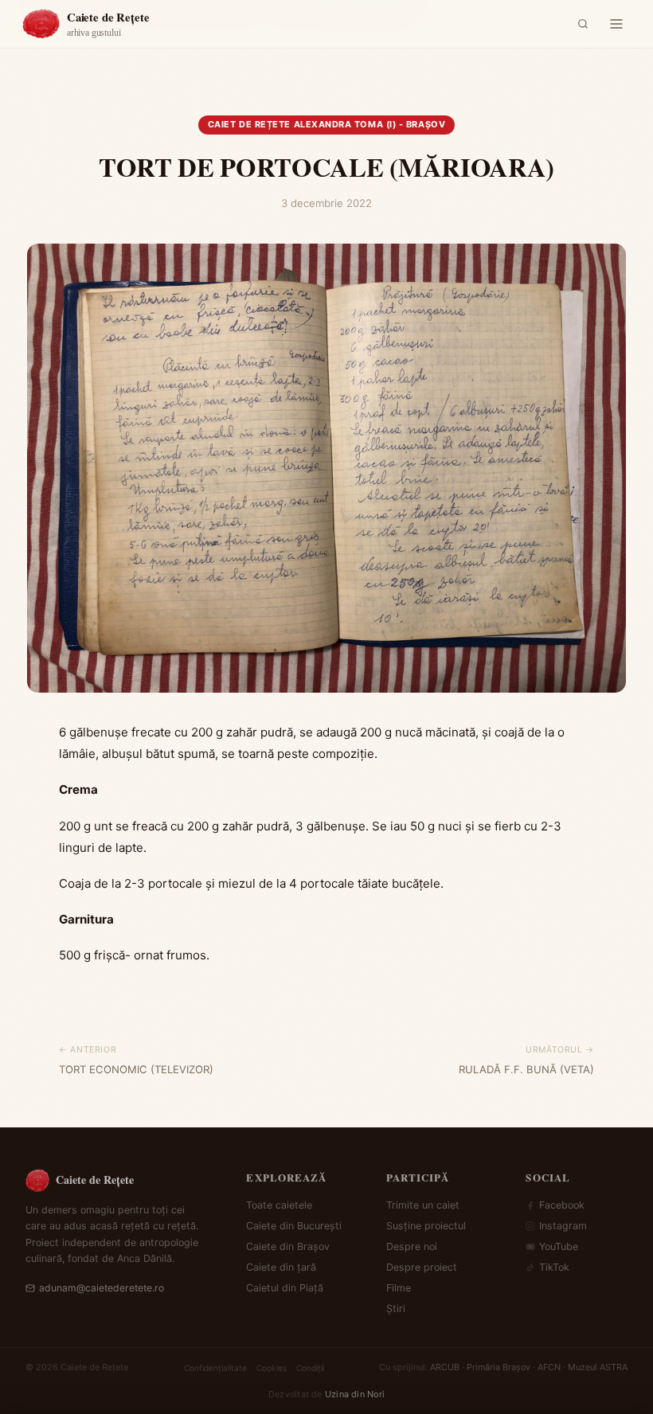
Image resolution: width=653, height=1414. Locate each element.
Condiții (310, 1368)
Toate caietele (279, 1205)
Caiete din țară (281, 1267)
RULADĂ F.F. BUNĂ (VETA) (526, 1069)
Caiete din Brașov (288, 1246)
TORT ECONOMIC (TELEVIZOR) (136, 1069)
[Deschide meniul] (616, 24)
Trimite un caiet (422, 1205)
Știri (395, 1308)
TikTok (554, 1267)
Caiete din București (294, 1226)
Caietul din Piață (284, 1288)
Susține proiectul (426, 1226)
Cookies (271, 1368)
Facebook (562, 1205)
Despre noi (411, 1246)
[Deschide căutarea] (583, 24)
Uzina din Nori (355, 1394)
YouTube (558, 1246)
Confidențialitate (215, 1368)
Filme (398, 1288)
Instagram (563, 1226)
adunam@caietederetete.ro (101, 1288)
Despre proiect (421, 1267)
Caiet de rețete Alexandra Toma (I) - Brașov (326, 124)
